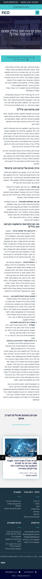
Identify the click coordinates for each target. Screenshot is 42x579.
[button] (37, 12)
